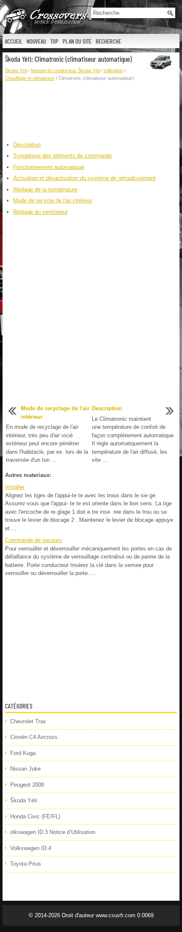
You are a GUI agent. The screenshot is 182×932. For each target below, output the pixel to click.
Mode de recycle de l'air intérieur (52, 200)
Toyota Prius (25, 864)
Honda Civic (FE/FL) (35, 816)
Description (27, 145)
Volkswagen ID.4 (30, 848)
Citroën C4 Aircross (34, 737)
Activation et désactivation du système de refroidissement (84, 178)
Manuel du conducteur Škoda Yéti (65, 70)
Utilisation (113, 70)
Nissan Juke (25, 769)
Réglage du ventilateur (40, 212)
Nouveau (36, 41)
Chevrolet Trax (28, 721)
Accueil (13, 41)
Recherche (108, 41)
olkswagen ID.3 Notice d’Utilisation (52, 832)
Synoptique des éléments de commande (62, 156)
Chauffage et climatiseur (30, 78)
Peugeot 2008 (27, 785)
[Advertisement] (91, 111)
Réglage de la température (45, 189)
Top (54, 41)
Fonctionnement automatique (48, 167)
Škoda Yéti (16, 70)
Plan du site (77, 41)
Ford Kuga (23, 753)
